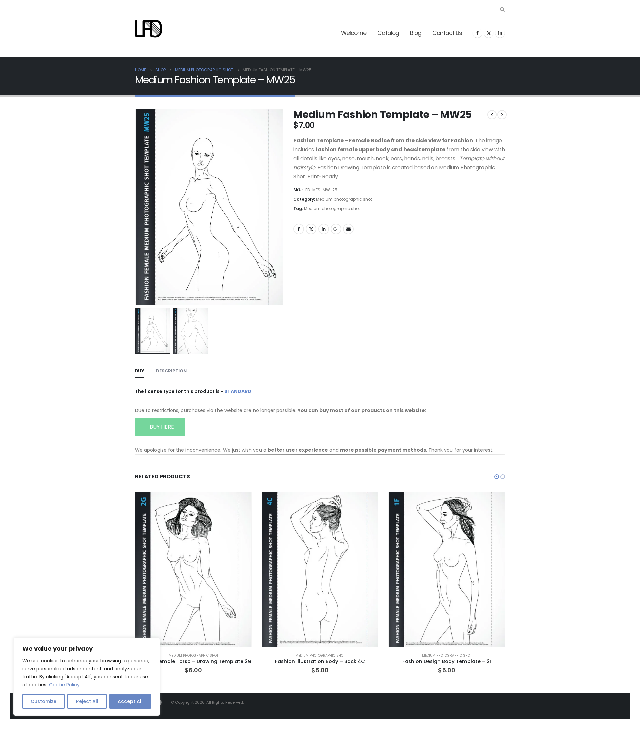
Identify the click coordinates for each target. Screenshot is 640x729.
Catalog (388, 33)
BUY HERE (161, 427)
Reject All (87, 701)
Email (348, 229)
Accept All (130, 701)
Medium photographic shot (344, 199)
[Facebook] (477, 33)
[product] (193, 569)
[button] (137, 207)
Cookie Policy (64, 684)
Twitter (311, 229)
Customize (43, 701)
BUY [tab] (139, 371)
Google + (336, 229)
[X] (488, 33)
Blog (415, 33)
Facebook (298, 229)
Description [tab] (171, 371)
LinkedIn (323, 229)
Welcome (353, 33)
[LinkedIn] (500, 33)
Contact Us (447, 33)
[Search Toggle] (502, 10)
